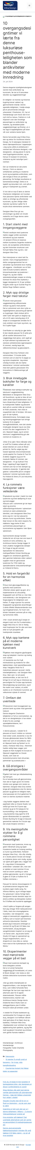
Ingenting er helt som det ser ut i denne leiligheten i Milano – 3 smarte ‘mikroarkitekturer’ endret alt (17, 1111)
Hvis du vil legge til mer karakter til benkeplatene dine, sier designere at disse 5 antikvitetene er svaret (17, 1084)
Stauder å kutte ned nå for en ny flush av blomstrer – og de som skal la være (17, 1103)
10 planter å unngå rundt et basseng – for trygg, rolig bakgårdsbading (15, 1062)
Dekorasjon (10, 1056)
